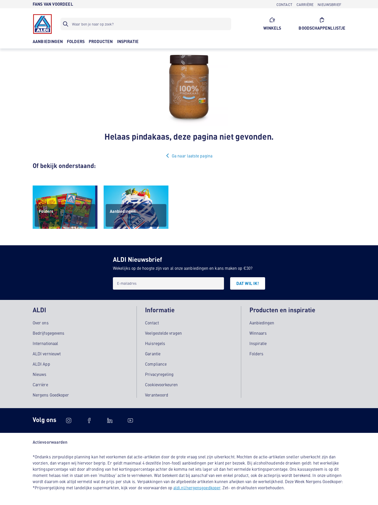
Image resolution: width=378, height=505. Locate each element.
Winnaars (258, 333)
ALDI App (41, 364)
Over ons (41, 322)
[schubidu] (89, 420)
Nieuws (39, 374)
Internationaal (45, 343)
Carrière (40, 384)
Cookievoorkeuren (161, 384)
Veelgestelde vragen (163, 333)
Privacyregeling (159, 374)
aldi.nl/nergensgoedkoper (196, 487)
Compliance (156, 364)
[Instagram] (68, 420)
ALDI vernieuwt (47, 353)
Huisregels (155, 343)
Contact (152, 322)
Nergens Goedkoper (51, 395)
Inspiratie (258, 343)
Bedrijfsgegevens (48, 333)
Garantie (152, 353)
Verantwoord (156, 395)
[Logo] (42, 24)
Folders (256, 353)
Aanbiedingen (261, 322)
